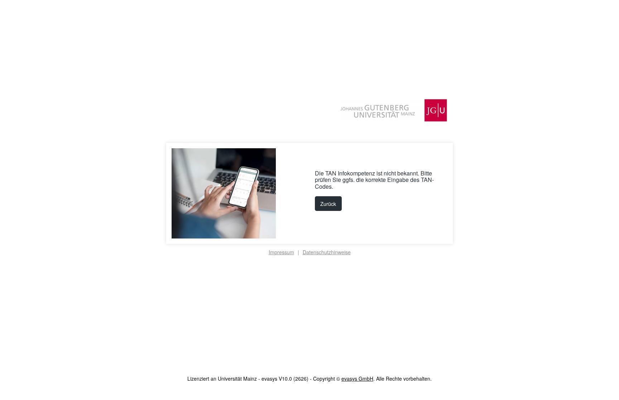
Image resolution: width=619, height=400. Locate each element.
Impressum (281, 252)
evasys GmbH (357, 378)
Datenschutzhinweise (327, 252)
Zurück (328, 203)
